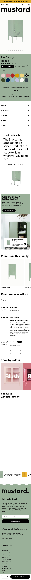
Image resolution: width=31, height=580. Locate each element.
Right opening (7, 66)
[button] (5, 64)
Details (3, 105)
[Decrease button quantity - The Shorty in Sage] (2, 577)
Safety (3, 125)
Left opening (22, 66)
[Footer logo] (15, 491)
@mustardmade (10, 396)
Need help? (5, 550)
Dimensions (5, 110)
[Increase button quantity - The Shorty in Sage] (8, 577)
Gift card (4, 566)
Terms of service (6, 568)
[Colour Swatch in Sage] (8, 241)
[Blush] (12, 376)
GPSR (3, 570)
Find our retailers (6, 559)
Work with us (5, 564)
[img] (4, 307)
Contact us (5, 557)
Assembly (4, 120)
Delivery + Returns (7, 555)
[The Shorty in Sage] (12, 272)
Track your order (6, 553)
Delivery (4, 115)
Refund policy (6, 573)
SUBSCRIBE (15, 521)
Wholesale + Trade (7, 561)
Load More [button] (16, 352)
